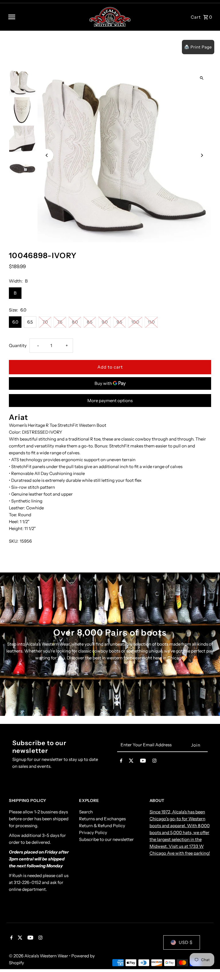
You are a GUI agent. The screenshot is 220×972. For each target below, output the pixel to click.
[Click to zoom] (201, 77)
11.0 (151, 322)
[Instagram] (154, 761)
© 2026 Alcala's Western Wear (39, 956)
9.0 (105, 322)
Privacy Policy (93, 832)
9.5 (119, 322)
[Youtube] (143, 761)
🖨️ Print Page (198, 47)
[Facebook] (121, 761)
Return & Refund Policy (102, 825)
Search (86, 812)
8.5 (90, 322)
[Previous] (46, 155)
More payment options (110, 400)
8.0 (75, 322)
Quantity (18, 345)
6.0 (15, 322)
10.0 (135, 322)
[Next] (201, 155)
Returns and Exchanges (102, 818)
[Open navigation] (46, 17)
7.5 (59, 322)
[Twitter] (131, 761)
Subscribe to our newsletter (106, 839)
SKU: (13, 541)
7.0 (45, 322)
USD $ (185, 942)
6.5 (30, 322)
